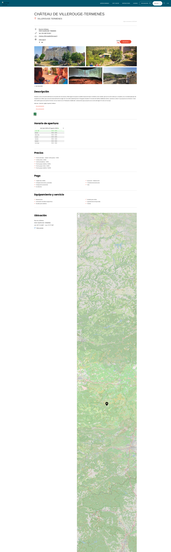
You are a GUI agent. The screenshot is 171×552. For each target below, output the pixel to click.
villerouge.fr (42, 39)
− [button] (78, 217)
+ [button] (78, 215)
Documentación (40, 106)
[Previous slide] (35, 128)
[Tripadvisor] (42, 42)
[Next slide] (63, 128)
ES (168, 3)
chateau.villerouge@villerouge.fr (48, 36)
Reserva (126, 41)
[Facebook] (40, 42)
